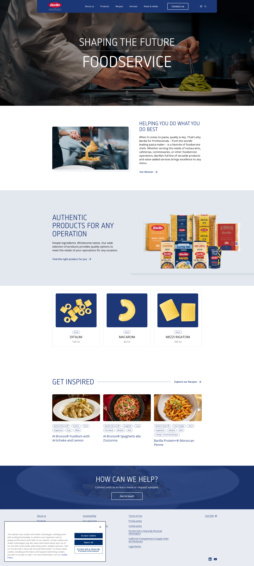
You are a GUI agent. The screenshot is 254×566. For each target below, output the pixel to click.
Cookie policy (135, 526)
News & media (151, 6)
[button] (177, 6)
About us (89, 6)
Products (104, 6)
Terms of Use (135, 516)
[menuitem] (92, 6)
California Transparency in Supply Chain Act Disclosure (149, 540)
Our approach (90, 521)
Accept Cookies (88, 535)
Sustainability (89, 516)
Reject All (88, 542)
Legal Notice (135, 546)
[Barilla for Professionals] (55, 6)
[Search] (205, 6)
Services (133, 6)
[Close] (100, 527)
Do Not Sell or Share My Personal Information (145, 532)
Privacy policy (135, 521)
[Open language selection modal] (201, 6)
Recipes (119, 6)
